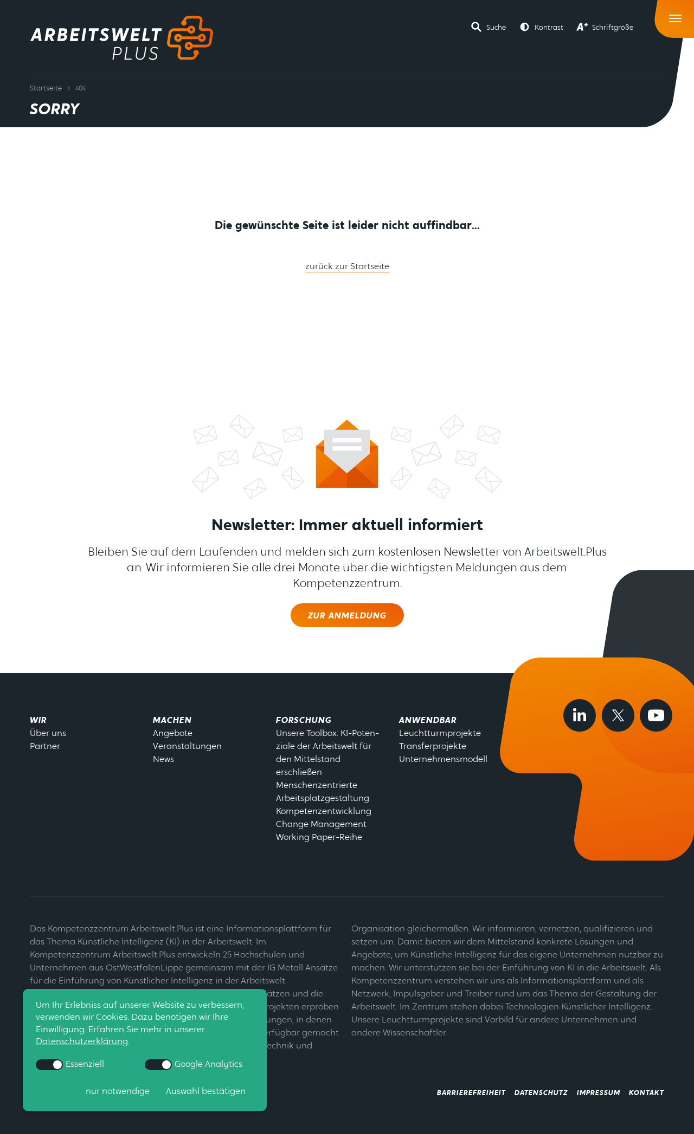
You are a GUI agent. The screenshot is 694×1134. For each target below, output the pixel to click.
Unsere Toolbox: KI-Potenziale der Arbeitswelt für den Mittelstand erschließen (327, 753)
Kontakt (646, 1093)
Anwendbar (428, 720)
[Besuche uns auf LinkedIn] (579, 715)
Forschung (304, 720)
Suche (496, 27)
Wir (38, 720)
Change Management (321, 824)
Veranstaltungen (187, 746)
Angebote (172, 733)
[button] (488, 27)
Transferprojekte (432, 746)
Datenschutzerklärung (82, 1042)
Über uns (48, 733)
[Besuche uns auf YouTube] (656, 715)
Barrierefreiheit (471, 1093)
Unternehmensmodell (443, 759)
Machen (172, 720)
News (163, 759)
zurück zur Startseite (347, 267)
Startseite (46, 88)
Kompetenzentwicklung (323, 811)
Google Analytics (207, 1064)
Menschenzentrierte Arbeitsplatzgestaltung (322, 792)
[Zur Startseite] (121, 38)
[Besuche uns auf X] (618, 715)
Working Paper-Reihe (319, 837)
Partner (45, 746)
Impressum (598, 1093)
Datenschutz (541, 1093)
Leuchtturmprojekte (440, 733)
